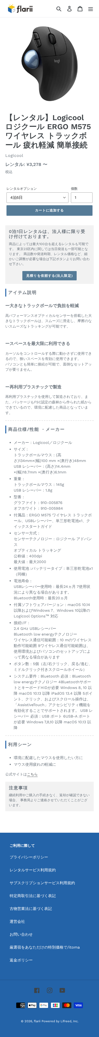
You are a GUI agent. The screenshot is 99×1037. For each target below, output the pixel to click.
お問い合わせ (21, 934)
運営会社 (17, 921)
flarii (37, 1021)
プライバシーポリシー (29, 857)
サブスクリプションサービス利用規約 (42, 883)
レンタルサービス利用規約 (33, 870)
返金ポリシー (21, 960)
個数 (74, 188)
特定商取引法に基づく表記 (33, 895)
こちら (32, 774)
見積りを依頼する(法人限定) (49, 275)
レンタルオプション (21, 188)
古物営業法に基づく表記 (31, 908)
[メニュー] (90, 8)
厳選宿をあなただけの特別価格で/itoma (45, 947)
